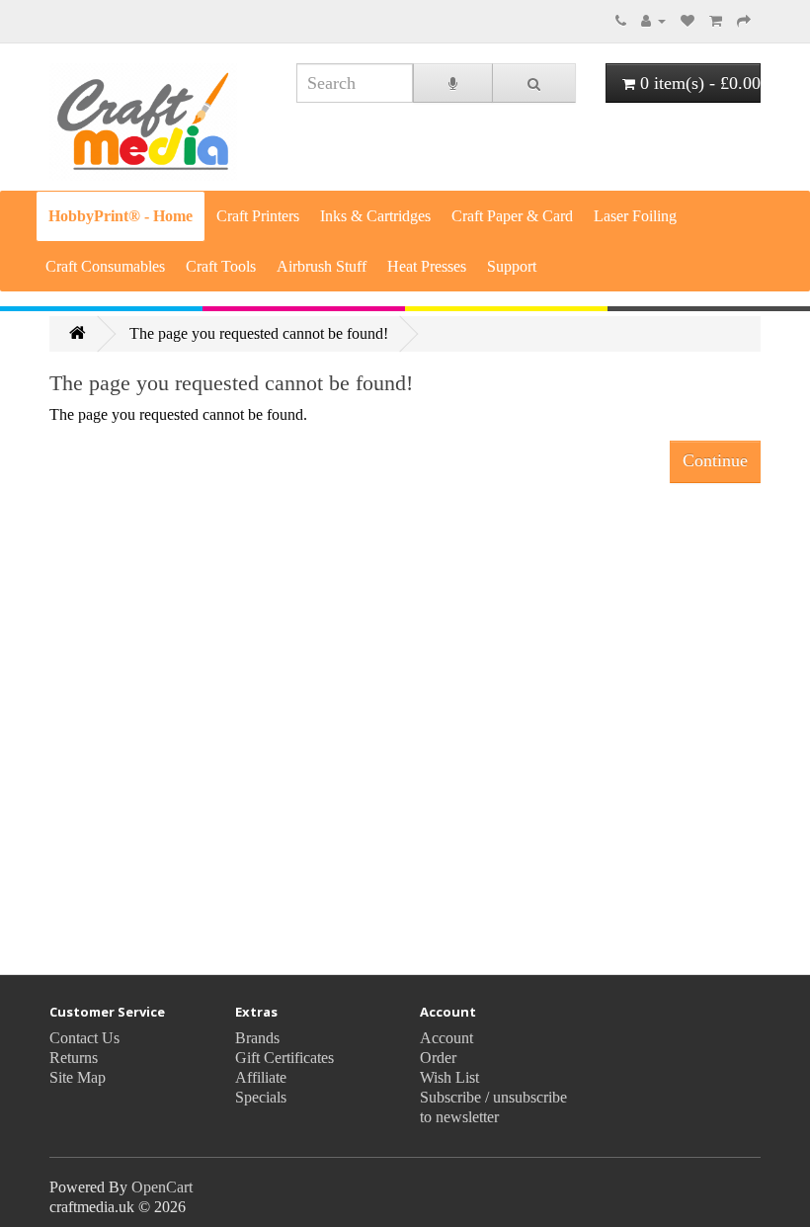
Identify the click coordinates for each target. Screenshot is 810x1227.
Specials (260, 1097)
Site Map (77, 1077)
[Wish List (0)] (687, 20)
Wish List (449, 1077)
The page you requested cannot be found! (258, 333)
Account (446, 1037)
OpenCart (162, 1187)
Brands (257, 1037)
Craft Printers (257, 215)
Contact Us (84, 1037)
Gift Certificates (284, 1057)
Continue (715, 460)
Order (438, 1057)
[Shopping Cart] (715, 20)
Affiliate (260, 1077)
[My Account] (653, 20)
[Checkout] (744, 20)
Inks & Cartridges (375, 215)
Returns (73, 1057)
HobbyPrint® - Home (120, 215)
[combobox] (354, 83)
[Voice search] (453, 83)
